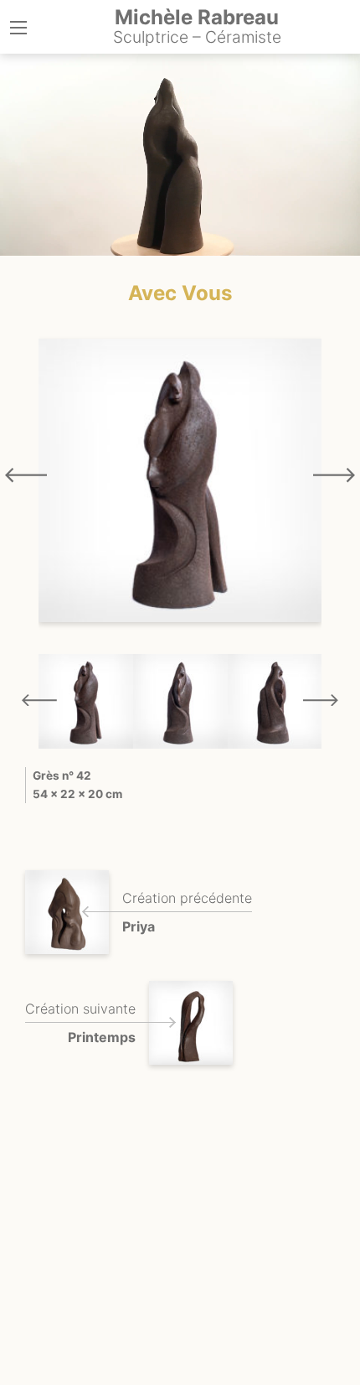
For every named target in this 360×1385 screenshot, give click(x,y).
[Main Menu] (18, 27)
